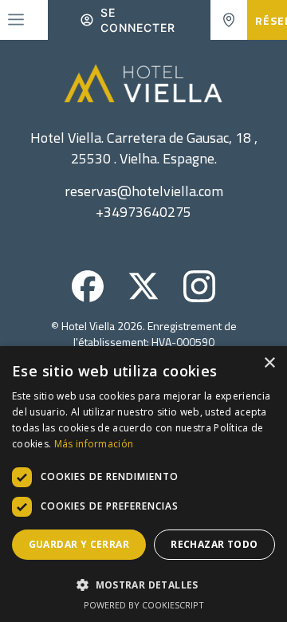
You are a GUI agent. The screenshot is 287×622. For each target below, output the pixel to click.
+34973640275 (143, 211)
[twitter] (143, 297)
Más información (94, 444)
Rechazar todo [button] (214, 544)
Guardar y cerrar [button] (79, 544)
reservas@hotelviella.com (144, 191)
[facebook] (88, 297)
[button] (143, 584)
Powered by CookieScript (144, 605)
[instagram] (199, 297)
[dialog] (143, 484)
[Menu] (16, 20)
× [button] (269, 363)
